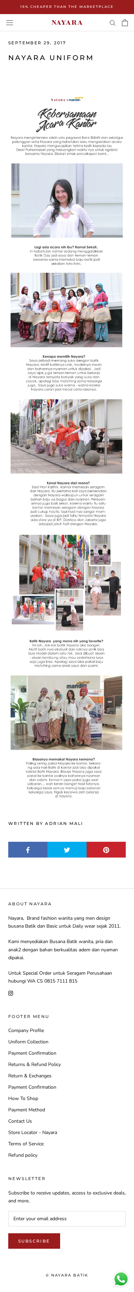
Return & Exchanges (30, 1076)
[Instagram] (10, 993)
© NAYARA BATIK (67, 1275)
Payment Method (26, 1110)
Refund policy (22, 1155)
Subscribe (34, 1241)
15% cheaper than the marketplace (67, 6)
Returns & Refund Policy (34, 1064)
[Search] (113, 22)
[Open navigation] (9, 22)
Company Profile (26, 1030)
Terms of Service (26, 1144)
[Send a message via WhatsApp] (121, 1279)
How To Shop (23, 1098)
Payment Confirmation (32, 1053)
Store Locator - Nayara (32, 1132)
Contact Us (20, 1121)
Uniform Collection (28, 1042)
